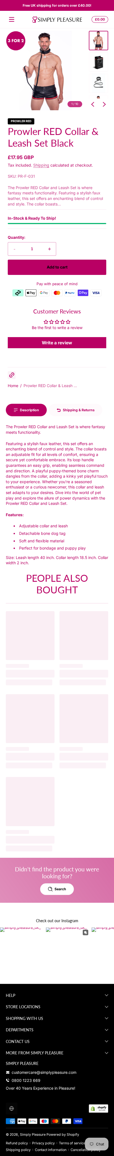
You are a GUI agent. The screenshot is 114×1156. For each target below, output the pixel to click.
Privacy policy (43, 1143)
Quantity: (16, 237)
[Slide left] (93, 104)
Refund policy (17, 1143)
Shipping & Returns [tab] (79, 410)
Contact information (50, 1150)
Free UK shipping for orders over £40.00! (57, 5)
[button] (99, 19)
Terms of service (72, 1143)
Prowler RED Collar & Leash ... (50, 385)
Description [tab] (29, 410)
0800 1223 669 (26, 1080)
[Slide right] (104, 104)
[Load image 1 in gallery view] (98, 40)
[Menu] (11, 19)
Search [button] (60, 889)
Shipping (41, 165)
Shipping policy (18, 1150)
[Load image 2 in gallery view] (98, 62)
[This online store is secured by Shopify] (98, 1108)
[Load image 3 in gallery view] (98, 83)
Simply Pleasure (33, 1134)
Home (13, 385)
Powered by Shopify (62, 1134)
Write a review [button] (57, 342)
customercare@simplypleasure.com (44, 1072)
